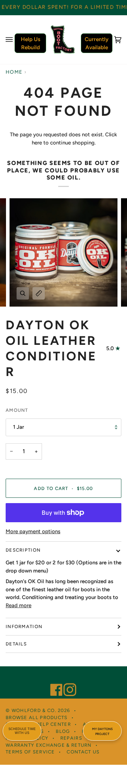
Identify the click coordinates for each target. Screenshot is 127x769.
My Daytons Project (102, 731)
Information (24, 626)
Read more (18, 605)
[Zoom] (23, 293)
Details (16, 643)
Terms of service (30, 751)
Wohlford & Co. (34, 710)
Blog (63, 731)
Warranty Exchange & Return (49, 745)
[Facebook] (53, 680)
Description (23, 550)
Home (14, 72)
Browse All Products (37, 717)
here (37, 142)
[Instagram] (67, 680)
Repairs (71, 738)
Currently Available (97, 43)
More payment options (33, 531)
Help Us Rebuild (30, 43)
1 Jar (18, 427)
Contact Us (83, 751)
